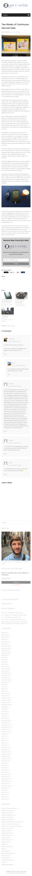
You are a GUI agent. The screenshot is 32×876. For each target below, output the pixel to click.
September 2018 (5, 704)
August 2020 (4, 655)
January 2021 (4, 644)
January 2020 (4, 671)
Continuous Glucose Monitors (9, 808)
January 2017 (4, 749)
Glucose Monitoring (6, 846)
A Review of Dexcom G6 (21, 623)
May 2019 (3, 689)
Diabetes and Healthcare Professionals (11, 821)
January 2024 (4, 635)
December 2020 (5, 646)
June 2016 (4, 765)
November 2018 (5, 700)
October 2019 (5, 677)
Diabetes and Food (6, 817)
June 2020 (4, 659)
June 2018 (4, 711)
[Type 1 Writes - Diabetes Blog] (16, 9)
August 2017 (4, 734)
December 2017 (5, 725)
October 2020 (5, 650)
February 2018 (5, 720)
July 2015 (3, 790)
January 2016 (4, 776)
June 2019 (4, 686)
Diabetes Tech (5, 842)
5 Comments (17, 32)
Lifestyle (8, 873)
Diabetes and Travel (6, 828)
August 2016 (4, 761)
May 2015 (3, 794)
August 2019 (4, 682)
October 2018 (5, 702)
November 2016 (5, 754)
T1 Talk (3, 862)
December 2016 (5, 752)
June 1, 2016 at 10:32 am (15, 386)
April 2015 (4, 797)
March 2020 (4, 666)
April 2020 (4, 664)
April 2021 (4, 639)
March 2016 (4, 772)
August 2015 (4, 788)
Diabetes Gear (5, 837)
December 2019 (5, 673)
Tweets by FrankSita (6, 603)
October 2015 (5, 783)
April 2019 (4, 691)
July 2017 (3, 736)
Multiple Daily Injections (7, 853)
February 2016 (5, 774)
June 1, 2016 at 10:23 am (18, 365)
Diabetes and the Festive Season (9, 824)
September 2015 (5, 785)
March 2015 (4, 799)
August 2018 (4, 707)
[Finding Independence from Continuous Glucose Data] (21, 295)
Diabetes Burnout (5, 835)
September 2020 (5, 653)
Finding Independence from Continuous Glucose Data (20, 301)
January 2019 (4, 695)
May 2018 (3, 713)
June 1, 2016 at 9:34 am (15, 341)
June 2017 (4, 738)
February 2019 (5, 693)
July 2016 (3, 763)
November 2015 (5, 781)
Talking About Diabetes (7, 864)
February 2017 (5, 747)
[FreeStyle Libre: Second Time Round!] (7, 311)
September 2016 (5, 758)
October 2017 (5, 729)
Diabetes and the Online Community (10, 826)
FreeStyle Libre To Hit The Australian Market (6, 300)
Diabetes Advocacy (6, 812)
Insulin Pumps (5, 851)
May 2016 (3, 767)
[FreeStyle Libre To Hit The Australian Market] (7, 295)
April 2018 (4, 716)
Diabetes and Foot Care (7, 819)
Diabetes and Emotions (7, 815)
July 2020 (3, 657)
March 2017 (4, 745)
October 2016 (5, 756)
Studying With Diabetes (7, 860)
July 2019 (3, 684)
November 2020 (5, 648)
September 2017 (5, 731)
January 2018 (4, 722)
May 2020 (3, 662)
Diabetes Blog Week (6, 833)
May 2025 (3, 632)
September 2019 (5, 680)
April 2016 (4, 770)
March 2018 (4, 718)
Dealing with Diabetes (6, 810)
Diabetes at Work (5, 830)
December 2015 (5, 779)
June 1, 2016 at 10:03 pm (15, 465)
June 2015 (4, 792)
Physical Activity (5, 857)
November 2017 (5, 727)
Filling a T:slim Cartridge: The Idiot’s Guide (16, 615)
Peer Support (4, 855)
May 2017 (3, 740)
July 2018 (3, 709)
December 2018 (5, 698)
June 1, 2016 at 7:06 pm (15, 443)
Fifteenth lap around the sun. (15, 612)
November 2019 (5, 675)
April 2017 (4, 743)
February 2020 (5, 668)
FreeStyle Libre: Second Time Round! (7, 315)
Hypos (3, 848)
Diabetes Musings (11, 325)
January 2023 (4, 637)
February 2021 (5, 641)
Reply (5, 354)
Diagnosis (3, 844)
